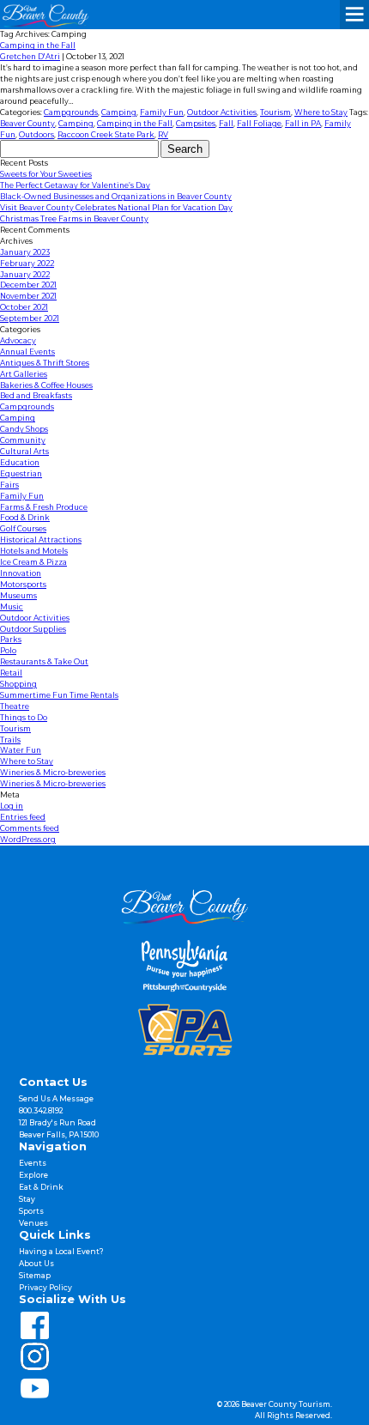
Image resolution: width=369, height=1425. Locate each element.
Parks (10, 639)
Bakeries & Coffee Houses (46, 385)
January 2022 (25, 274)
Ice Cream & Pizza (33, 562)
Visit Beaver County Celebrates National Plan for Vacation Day (116, 207)
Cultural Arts (24, 451)
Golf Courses (23, 529)
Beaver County (27, 123)
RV (163, 134)
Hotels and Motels (34, 551)
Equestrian (21, 474)
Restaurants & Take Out (44, 662)
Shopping (18, 684)
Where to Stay (321, 112)
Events (32, 1163)
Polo (8, 650)
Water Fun (20, 750)
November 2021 (28, 296)
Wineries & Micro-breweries (53, 772)
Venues (33, 1223)
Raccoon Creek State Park (105, 134)
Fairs (9, 485)
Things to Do (23, 717)
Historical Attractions (41, 540)
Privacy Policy (45, 1287)
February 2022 (27, 263)
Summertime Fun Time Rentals (59, 695)
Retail (11, 673)
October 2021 (24, 307)
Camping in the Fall (38, 45)
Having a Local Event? (61, 1251)
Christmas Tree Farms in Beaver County (74, 219)
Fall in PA (303, 123)
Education (19, 462)
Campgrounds (71, 112)
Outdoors (36, 134)
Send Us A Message (56, 1099)
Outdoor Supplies (33, 629)
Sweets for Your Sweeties (46, 174)
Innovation (20, 573)
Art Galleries (23, 374)
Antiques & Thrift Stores (44, 363)
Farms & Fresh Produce (44, 507)
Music (11, 607)
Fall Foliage (259, 123)
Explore (33, 1175)
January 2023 (25, 252)
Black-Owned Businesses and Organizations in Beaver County (116, 196)
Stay (27, 1199)
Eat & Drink (41, 1187)
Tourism (275, 112)
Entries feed (22, 817)
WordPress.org (28, 839)
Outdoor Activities (222, 112)
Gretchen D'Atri (30, 56)
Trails (10, 740)
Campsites (195, 123)
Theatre (14, 706)
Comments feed (29, 828)
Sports (31, 1211)
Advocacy (18, 341)
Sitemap (35, 1275)
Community (22, 440)
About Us (36, 1263)
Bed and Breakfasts (36, 395)
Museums (18, 595)
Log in (11, 806)
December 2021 (28, 285)
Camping (118, 112)
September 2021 (29, 318)
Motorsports (23, 584)
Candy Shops (24, 429)
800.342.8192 (41, 1111)
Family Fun (162, 112)
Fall (226, 123)
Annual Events (27, 352)
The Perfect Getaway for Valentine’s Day (75, 185)
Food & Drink (25, 517)
